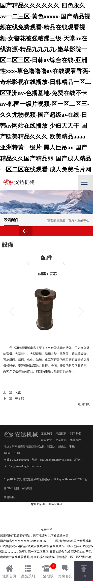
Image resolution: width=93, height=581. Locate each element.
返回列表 (84, 404)
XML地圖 (13, 488)
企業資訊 (61, 439)
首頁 (71, 220)
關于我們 (75, 433)
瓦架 (18, 392)
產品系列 (46, 433)
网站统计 (27, 488)
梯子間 (19, 398)
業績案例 (61, 433)
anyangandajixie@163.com (56, 459)
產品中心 (83, 220)
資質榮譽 (46, 439)
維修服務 (75, 439)
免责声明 (47, 530)
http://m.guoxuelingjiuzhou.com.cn (24, 466)
